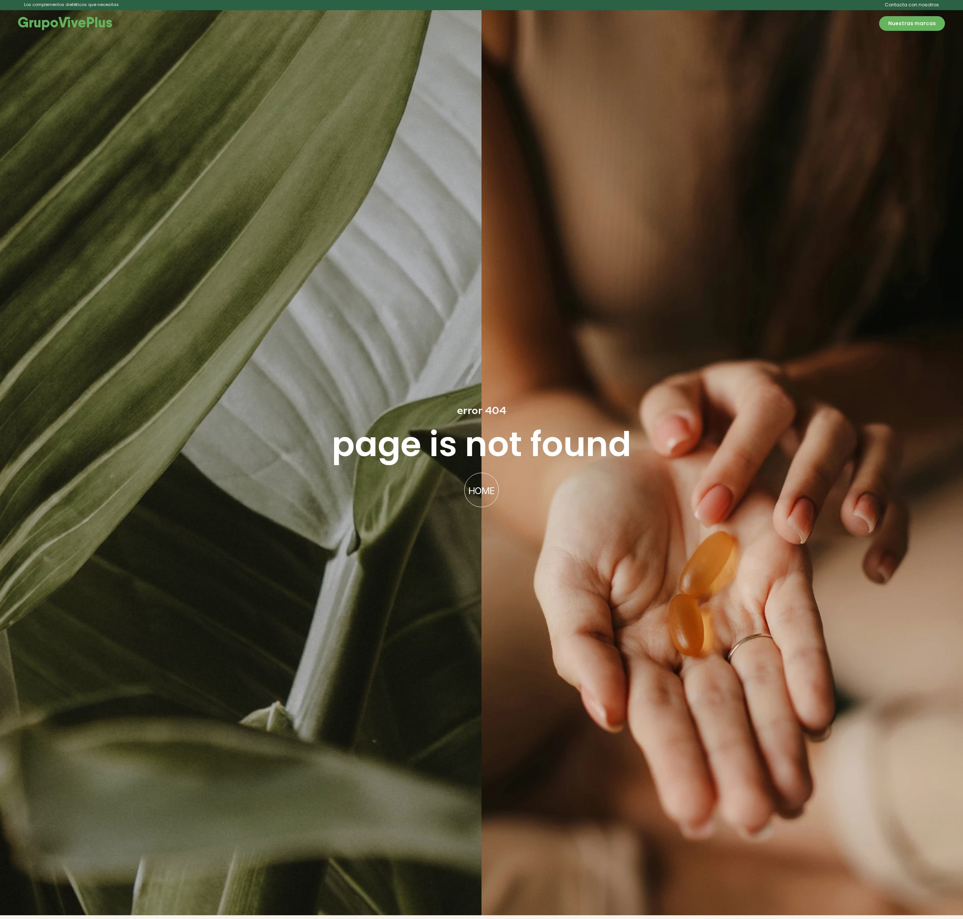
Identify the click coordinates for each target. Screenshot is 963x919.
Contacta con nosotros (912, 5)
